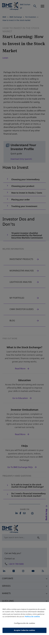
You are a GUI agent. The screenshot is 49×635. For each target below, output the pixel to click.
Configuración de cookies (24, 623)
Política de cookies (32, 616)
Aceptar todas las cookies (24, 630)
